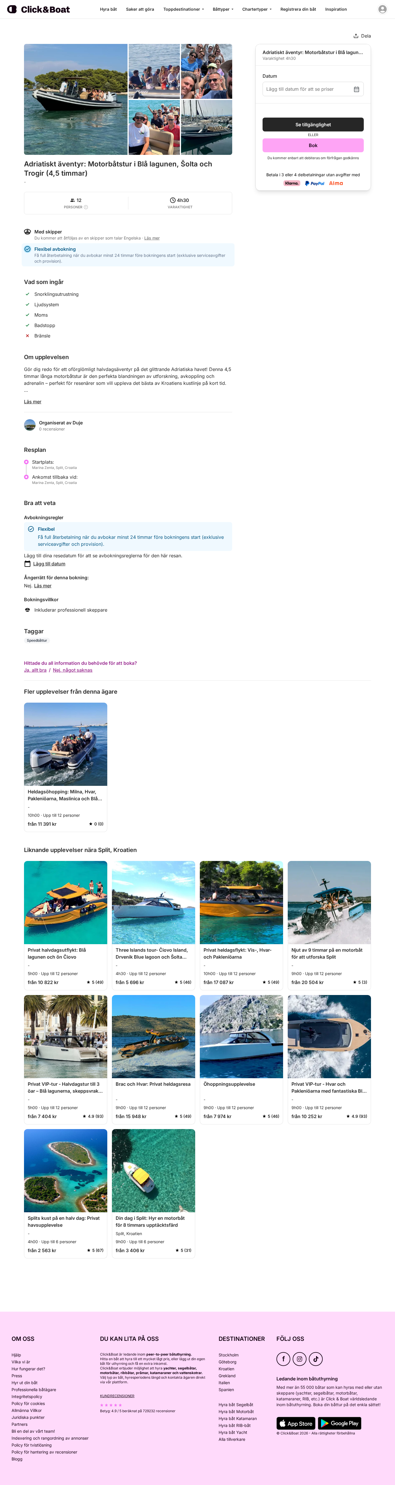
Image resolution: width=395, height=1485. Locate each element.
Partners (19, 1424)
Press (17, 1375)
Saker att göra (140, 9)
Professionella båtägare (34, 1389)
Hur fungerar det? (28, 1368)
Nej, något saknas (73, 670)
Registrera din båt (298, 9)
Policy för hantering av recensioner (44, 1451)
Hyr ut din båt (25, 1382)
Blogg (17, 1458)
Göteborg (228, 1361)
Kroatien (226, 1368)
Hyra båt (108, 9)
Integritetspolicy (27, 1396)
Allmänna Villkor (27, 1410)
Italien (224, 1382)
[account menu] (382, 9)
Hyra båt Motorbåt (236, 1411)
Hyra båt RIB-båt (235, 1425)
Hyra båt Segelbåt (236, 1404)
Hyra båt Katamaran (238, 1418)
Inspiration (336, 9)
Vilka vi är (21, 1361)
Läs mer (32, 401)
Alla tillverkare (232, 1439)
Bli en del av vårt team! (33, 1431)
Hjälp (16, 1354)
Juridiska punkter (28, 1417)
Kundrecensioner (117, 1396)
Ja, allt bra (35, 670)
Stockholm (229, 1354)
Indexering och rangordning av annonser (50, 1438)
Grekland (227, 1375)
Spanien (226, 1389)
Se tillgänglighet (313, 124)
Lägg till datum (49, 564)
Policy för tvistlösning (32, 1445)
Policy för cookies (28, 1403)
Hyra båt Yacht (233, 1432)
